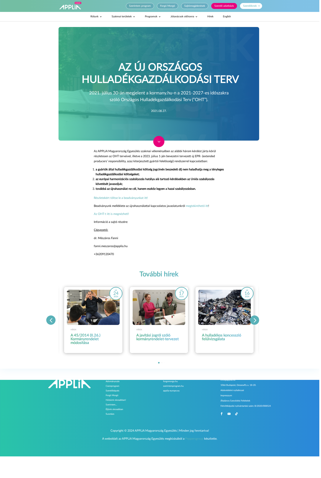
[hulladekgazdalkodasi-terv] (158, 146)
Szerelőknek (250, 6)
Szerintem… (111, 405)
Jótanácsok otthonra (182, 16)
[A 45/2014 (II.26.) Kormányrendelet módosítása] (93, 307)
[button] (254, 320)
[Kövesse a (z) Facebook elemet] (222, 414)
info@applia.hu (228, 380)
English (227, 16)
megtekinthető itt (197, 205)
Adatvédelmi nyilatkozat (232, 390)
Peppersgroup (194, 438)
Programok (151, 16)
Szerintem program (140, 6)
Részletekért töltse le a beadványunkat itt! (121, 197)
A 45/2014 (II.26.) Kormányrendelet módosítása (85, 339)
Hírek (210, 16)
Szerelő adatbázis (224, 6)
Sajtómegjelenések (194, 6)
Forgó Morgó (167, 6)
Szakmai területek (122, 16)
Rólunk (94, 16)
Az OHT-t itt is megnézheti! (111, 213)
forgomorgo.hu (170, 381)
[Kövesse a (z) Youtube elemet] (229, 414)
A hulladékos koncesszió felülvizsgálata (221, 337)
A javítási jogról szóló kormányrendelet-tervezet (157, 337)
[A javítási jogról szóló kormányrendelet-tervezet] (159, 307)
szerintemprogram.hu (173, 386)
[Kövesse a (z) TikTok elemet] (236, 414)
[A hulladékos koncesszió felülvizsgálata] (224, 307)
